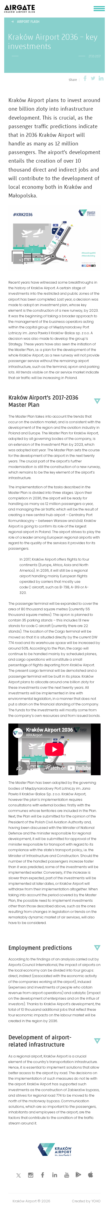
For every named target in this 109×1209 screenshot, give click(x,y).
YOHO (96, 1201)
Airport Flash (28, 21)
